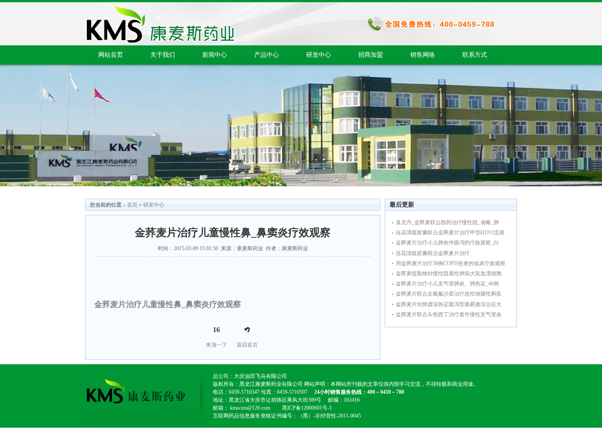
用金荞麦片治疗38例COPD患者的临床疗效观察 (450, 263)
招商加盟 (370, 55)
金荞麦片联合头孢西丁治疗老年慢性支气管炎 (449, 314)
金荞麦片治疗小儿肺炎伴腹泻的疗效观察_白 (447, 243)
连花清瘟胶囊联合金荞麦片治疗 (433, 253)
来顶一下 (216, 345)
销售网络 (422, 55)
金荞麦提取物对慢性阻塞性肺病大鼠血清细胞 (449, 273)
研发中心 (318, 55)
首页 (132, 205)
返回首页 (247, 345)
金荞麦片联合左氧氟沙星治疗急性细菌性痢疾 (449, 294)
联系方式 (474, 55)
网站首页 (110, 55)
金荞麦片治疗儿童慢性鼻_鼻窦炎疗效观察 (167, 304)
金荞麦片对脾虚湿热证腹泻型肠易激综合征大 (449, 304)
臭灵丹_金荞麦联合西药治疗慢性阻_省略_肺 (447, 222)
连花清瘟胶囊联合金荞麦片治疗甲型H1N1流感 (450, 232)
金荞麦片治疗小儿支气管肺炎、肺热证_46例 (447, 284)
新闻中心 (214, 55)
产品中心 (266, 55)
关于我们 (162, 55)
